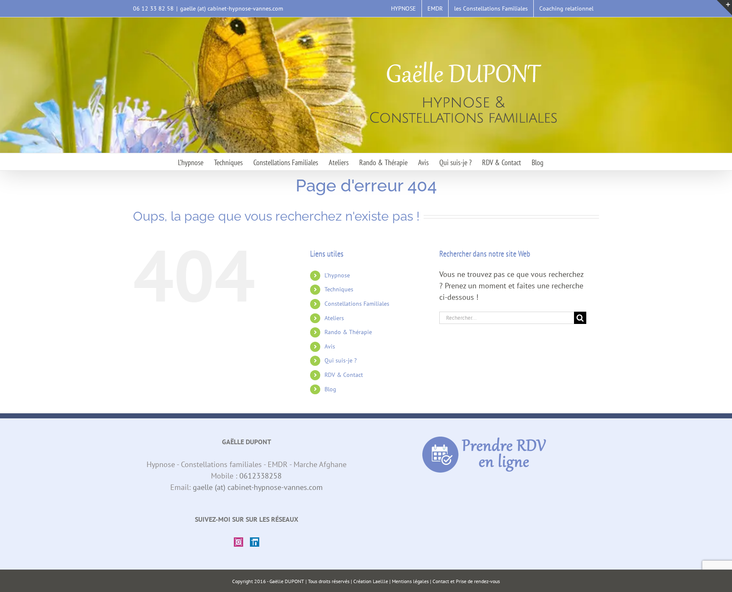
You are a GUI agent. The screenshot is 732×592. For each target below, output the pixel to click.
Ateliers (334, 318)
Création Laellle (370, 581)
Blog (330, 389)
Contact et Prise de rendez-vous (466, 581)
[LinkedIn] (254, 542)
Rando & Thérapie (348, 332)
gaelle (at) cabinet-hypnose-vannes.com (231, 8)
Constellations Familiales (356, 303)
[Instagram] (238, 542)
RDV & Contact (343, 375)
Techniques (338, 289)
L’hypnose (337, 275)
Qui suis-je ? (340, 360)
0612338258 (260, 476)
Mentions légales (410, 581)
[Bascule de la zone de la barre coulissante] (724, 7)
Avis (329, 346)
